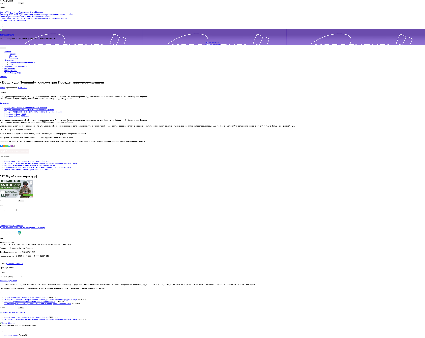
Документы (9, 60)
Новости (12, 54)
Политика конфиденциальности (22, 62)
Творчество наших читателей (16, 66)
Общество (13, 56)
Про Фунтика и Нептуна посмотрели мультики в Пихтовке (28, 170)
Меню (3, 48)
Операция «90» (10, 71)
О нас (11, 64)
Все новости (21, 312)
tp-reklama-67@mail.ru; (14, 264)
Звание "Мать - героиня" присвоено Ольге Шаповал (21, 12)
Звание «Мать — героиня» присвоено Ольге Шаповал (26, 161)
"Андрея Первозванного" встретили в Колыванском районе (25, 16)
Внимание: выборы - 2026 (15, 114)
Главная (7, 52)
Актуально (4, 103)
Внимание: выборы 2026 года (16, 116)
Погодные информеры (212, 44)
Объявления (9, 69)
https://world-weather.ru (212, 42)
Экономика (13, 58)
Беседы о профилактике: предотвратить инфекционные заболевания (33, 112)
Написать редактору (12, 73)
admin (2, 88)
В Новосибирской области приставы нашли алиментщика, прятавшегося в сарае (33, 18)
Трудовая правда (7, 35)
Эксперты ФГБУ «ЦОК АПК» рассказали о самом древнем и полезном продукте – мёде (36, 14)
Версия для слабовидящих (16, 151)
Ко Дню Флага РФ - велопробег (13, 20)
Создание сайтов (11, 335)
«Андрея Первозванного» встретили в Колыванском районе (29, 165)
